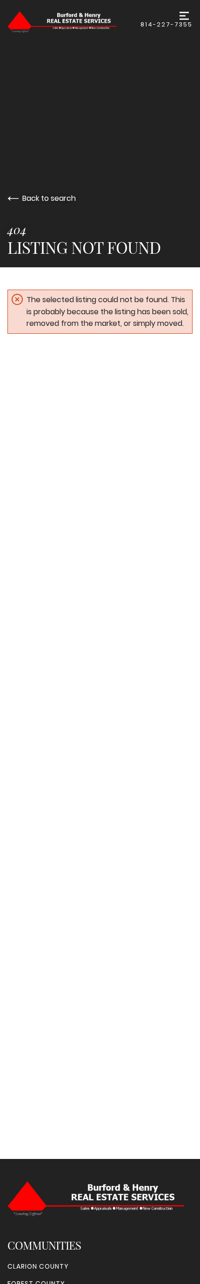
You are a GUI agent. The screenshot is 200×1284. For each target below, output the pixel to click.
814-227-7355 (166, 24)
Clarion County (38, 1266)
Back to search (49, 198)
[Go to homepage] (73, 22)
